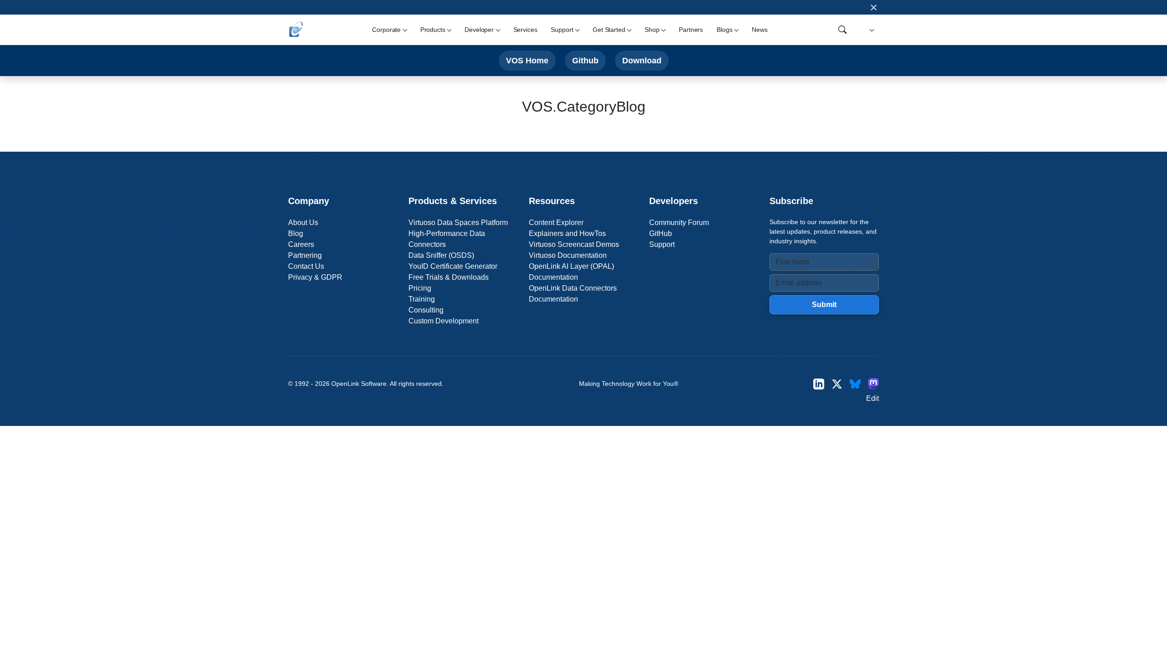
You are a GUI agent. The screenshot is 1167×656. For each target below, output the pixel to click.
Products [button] (432, 29)
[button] (870, 29)
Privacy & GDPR (315, 277)
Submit (824, 304)
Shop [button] (652, 29)
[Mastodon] (873, 384)
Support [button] (562, 29)
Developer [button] (479, 29)
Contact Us (306, 266)
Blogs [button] (724, 29)
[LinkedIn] (818, 384)
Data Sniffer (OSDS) (441, 255)
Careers (301, 244)
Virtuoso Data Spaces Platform (458, 222)
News (759, 29)
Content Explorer (556, 222)
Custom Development (443, 321)
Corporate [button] (386, 29)
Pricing (419, 288)
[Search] (842, 29)
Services (525, 29)
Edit (872, 398)
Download (641, 60)
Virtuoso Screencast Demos (574, 244)
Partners (691, 29)
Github (585, 60)
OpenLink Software (359, 383)
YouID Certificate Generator (452, 266)
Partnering (305, 255)
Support (662, 244)
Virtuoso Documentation (568, 255)
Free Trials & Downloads (448, 277)
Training (421, 299)
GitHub (660, 233)
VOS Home (527, 60)
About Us (303, 222)
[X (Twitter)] (836, 384)
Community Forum (679, 222)
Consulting (426, 310)
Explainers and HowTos (567, 233)
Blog (295, 233)
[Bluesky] (855, 384)
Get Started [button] (609, 29)
